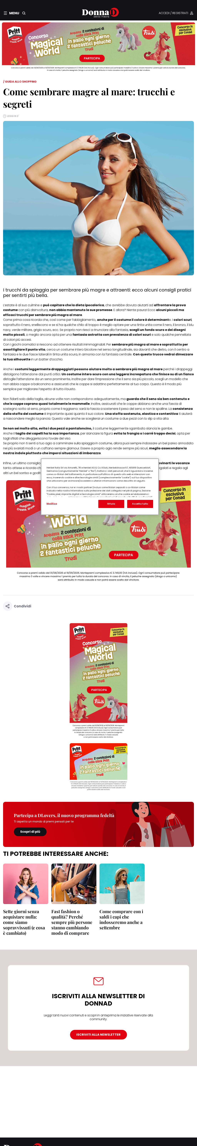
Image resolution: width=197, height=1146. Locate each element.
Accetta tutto (140, 503)
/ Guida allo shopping (20, 82)
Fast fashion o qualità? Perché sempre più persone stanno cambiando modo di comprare (71, 922)
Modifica (52, 503)
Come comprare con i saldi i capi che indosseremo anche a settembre (121, 919)
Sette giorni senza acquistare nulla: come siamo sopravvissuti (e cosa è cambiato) (24, 922)
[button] (11, 13)
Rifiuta (111, 503)
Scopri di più (30, 831)
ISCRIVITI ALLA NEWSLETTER (98, 1034)
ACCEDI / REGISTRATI (173, 13)
